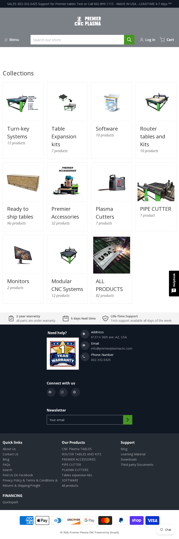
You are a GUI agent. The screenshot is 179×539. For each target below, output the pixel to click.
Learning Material (133, 454)
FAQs (6, 464)
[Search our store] (129, 39)
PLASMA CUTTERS (75, 470)
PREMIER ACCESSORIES (79, 459)
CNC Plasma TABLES (77, 449)
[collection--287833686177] (156, 182)
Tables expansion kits (77, 475)
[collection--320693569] (23, 255)
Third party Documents (137, 464)
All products (70, 485)
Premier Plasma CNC (82, 532)
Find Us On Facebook (18, 475)
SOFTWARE (70, 480)
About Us (9, 449)
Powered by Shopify (107, 532)
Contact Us (10, 454)
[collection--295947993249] (111, 102)
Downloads (129, 459)
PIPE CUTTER (71, 464)
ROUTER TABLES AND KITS (81, 454)
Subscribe (127, 420)
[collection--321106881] (23, 102)
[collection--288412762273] (156, 102)
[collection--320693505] (67, 182)
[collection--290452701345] (67, 102)
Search (7, 470)
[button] (12, 39)
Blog (6, 459)
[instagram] (63, 392)
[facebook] (51, 392)
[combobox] (81, 39)
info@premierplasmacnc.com (111, 348)
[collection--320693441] (111, 182)
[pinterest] (75, 392)
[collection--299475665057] (111, 255)
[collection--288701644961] (23, 182)
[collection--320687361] (67, 255)
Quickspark (10, 502)
